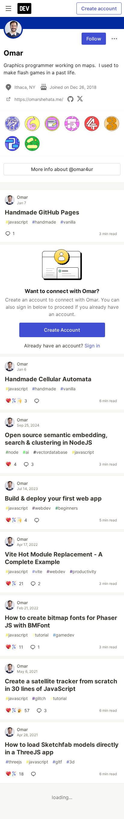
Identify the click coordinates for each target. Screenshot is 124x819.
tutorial (40, 634)
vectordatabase (50, 452)
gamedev (63, 634)
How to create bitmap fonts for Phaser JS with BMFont (61, 621)
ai (26, 452)
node (12, 452)
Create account (99, 8)
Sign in (92, 346)
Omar (22, 197)
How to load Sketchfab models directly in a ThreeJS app (62, 748)
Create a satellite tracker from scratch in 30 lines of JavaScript (61, 685)
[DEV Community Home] (24, 8)
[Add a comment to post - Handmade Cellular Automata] (38, 400)
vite (37, 571)
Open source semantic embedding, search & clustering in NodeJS (56, 438)
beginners (66, 508)
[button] (12, 123)
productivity (83, 571)
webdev (41, 508)
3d (71, 761)
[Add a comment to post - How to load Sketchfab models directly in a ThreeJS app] (34, 774)
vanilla (68, 221)
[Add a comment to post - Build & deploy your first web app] (38, 520)
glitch (39, 698)
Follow (93, 39)
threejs (14, 761)
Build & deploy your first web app (53, 498)
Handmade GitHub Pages (42, 212)
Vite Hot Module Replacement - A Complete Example (54, 558)
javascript (17, 221)
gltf (57, 761)
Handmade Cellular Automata (48, 379)
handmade (44, 221)
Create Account (62, 330)
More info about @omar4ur (62, 169)
